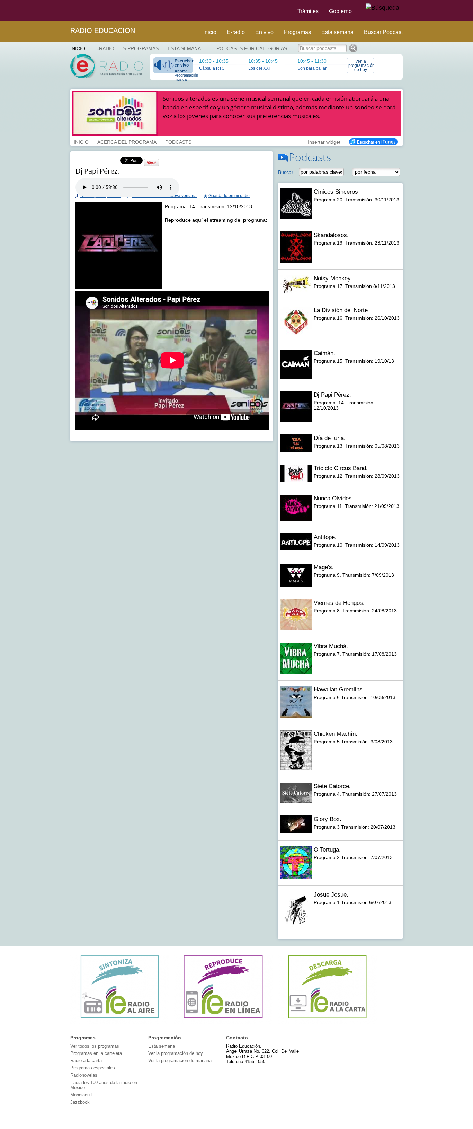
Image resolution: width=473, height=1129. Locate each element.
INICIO (81, 141)
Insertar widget (324, 141)
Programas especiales (92, 1067)
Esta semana (337, 32)
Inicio (209, 32)
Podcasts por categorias (251, 48)
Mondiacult (81, 1094)
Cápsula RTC (212, 68)
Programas (297, 32)
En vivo (264, 32)
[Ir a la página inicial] (66, 10)
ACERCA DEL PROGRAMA (127, 141)
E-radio (236, 32)
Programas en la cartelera (96, 1053)
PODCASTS (178, 141)
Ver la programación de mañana (180, 1060)
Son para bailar (312, 68)
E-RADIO (104, 48)
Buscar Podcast (383, 32)
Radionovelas (83, 1075)
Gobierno (340, 11)
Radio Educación (102, 30)
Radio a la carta (86, 1060)
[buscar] (382, 8)
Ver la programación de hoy (361, 65)
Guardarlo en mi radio (229, 195)
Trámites (308, 11)
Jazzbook (80, 1102)
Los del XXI (259, 68)
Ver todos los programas (94, 1046)
